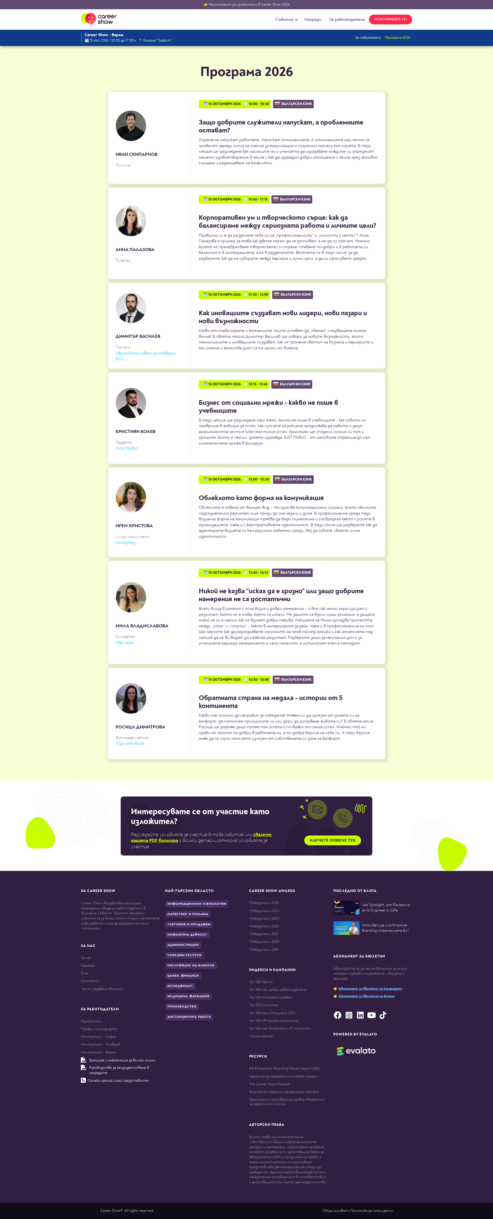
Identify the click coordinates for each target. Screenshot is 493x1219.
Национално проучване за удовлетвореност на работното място (287, 1101)
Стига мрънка (261, 1036)
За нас (86, 958)
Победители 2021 (264, 934)
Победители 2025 (264, 903)
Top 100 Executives (264, 1005)
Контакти (90, 981)
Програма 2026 (397, 38)
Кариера (88, 965)
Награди (313, 19)
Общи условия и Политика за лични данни (358, 1210)
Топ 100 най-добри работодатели (277, 989)
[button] (285, 19)
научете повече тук (333, 840)
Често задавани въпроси (102, 989)
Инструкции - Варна (98, 1052)
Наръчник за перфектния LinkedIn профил (283, 1076)
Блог (85, 973)
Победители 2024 (264, 911)
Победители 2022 (264, 926)
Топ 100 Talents (261, 982)
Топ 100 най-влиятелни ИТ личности (280, 1028)
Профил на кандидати (99, 1029)
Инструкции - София (98, 1036)
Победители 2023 (264, 918)
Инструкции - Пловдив (100, 1044)
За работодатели (347, 19)
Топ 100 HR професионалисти (273, 1021)
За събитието (368, 38)
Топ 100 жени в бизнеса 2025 (272, 1013)
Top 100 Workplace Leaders (270, 997)
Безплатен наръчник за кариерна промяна (284, 1092)
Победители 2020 (264, 941)
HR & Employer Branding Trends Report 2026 (284, 1068)
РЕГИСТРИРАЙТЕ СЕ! (390, 19)
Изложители (91, 1021)
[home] (99, 19)
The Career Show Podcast (269, 1084)
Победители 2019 (264, 949)
